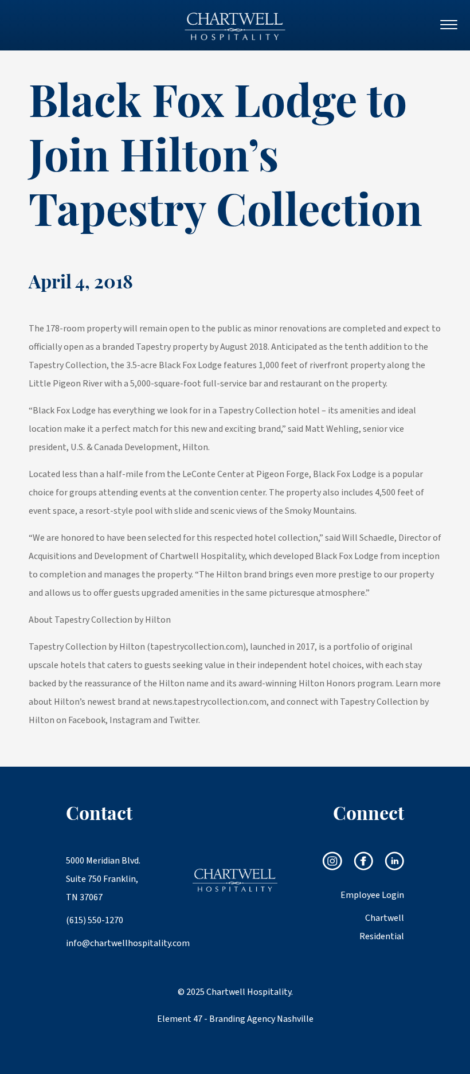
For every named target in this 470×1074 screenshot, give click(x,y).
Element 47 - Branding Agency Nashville (235, 1019)
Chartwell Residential (381, 927)
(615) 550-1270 (94, 920)
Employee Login (372, 895)
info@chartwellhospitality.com (108, 943)
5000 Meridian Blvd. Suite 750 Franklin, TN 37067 (103, 879)
